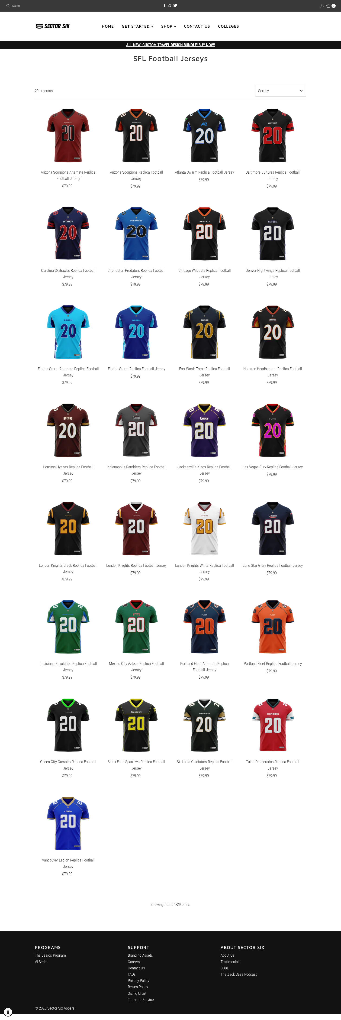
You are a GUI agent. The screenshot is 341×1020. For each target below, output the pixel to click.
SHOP (167, 26)
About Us (228, 955)
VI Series (41, 961)
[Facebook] (165, 5)
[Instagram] (169, 5)
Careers (134, 961)
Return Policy (138, 986)
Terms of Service (141, 999)
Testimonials (231, 961)
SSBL (225, 968)
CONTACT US (197, 26)
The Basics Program (50, 955)
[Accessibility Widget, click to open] (8, 1012)
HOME (108, 26)
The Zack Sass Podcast (239, 974)
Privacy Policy (138, 980)
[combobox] (58, 5)
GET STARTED (136, 26)
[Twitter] (175, 5)
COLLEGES (228, 26)
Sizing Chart (137, 993)
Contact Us (136, 968)
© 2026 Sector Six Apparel (55, 1008)
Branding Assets (140, 955)
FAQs (132, 974)
